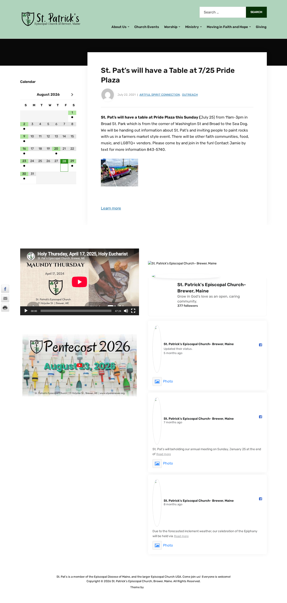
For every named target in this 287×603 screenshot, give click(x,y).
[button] (79, 365)
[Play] (26, 311)
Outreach (190, 94)
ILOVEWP (150, 587)
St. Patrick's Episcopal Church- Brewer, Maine (211, 288)
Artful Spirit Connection (159, 94)
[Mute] (126, 311)
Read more (163, 454)
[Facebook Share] (5, 289)
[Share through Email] (5, 298)
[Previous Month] (24, 94)
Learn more (111, 208)
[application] (79, 282)
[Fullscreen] (133, 311)
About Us (118, 27)
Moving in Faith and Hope (227, 27)
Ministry (192, 27)
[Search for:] (223, 12)
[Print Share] (5, 308)
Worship (170, 27)
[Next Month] (72, 94)
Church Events (146, 27)
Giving (261, 27)
